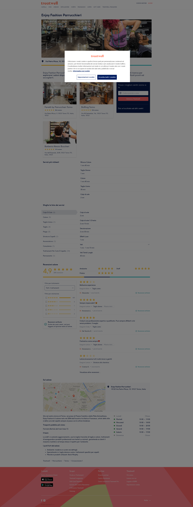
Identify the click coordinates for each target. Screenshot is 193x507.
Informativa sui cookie (81, 71)
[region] (97, 66)
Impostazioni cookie (86, 77)
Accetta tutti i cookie (107, 77)
